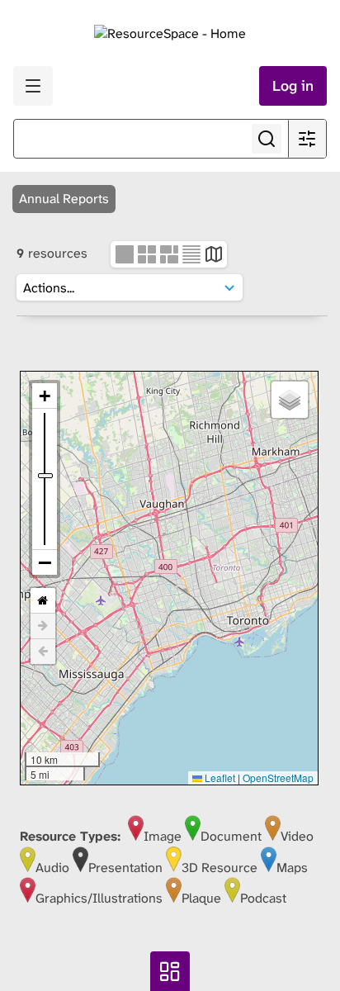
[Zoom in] (44, 396)
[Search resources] (266, 139)
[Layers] (290, 400)
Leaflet (218, 778)
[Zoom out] (44, 562)
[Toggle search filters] (307, 139)
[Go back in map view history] (43, 651)
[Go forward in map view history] (43, 626)
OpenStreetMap (278, 778)
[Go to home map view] (43, 601)
